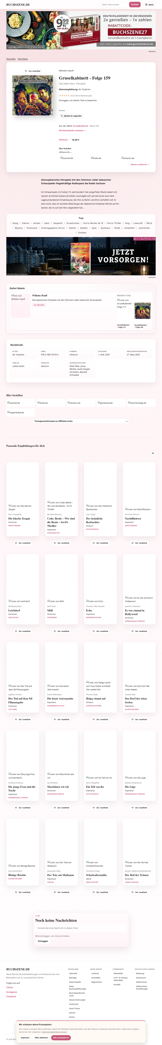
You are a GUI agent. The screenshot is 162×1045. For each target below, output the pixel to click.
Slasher (72, 228)
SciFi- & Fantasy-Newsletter (121, 978)
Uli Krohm (74, 372)
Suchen (135, 4)
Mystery (18, 228)
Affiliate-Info (64, 152)
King (127, 223)
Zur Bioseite (39, 305)
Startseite (11, 59)
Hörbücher (73, 1004)
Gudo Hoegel (83, 369)
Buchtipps (23, 59)
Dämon (25, 223)
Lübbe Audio (18, 366)
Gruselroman (72, 223)
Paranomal (31, 228)
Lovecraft (138, 223)
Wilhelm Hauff (66, 70)
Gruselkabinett (80, 126)
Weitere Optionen (139, 164)
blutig (15, 223)
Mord (149, 223)
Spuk (94, 228)
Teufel (117, 228)
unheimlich (129, 228)
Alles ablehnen (41, 1037)
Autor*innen (74, 1008)
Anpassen (25, 1037)
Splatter (84, 228)
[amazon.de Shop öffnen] (135, 158)
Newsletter (118, 973)
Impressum (141, 977)
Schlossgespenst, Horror (53, 228)
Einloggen (64, 100)
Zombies (82, 232)
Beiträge (72, 977)
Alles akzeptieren (61, 1037)
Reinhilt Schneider (78, 373)
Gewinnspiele (75, 982)
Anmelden (95, 977)
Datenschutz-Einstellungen (142, 987)
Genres (72, 1012)
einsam (36, 223)
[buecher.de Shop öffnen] (73, 158)
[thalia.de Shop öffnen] (104, 158)
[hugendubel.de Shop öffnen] (20, 412)
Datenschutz (141, 982)
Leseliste (95, 973)
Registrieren (96, 982)
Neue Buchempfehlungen (77, 987)
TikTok (9, 987)
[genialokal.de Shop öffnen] (111, 403)
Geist (46, 223)
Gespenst (57, 223)
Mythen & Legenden (73, 116)
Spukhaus (105, 228)
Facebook (11, 996)
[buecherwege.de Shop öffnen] (141, 403)
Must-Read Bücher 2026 (77, 994)
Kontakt (117, 984)
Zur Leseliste (34, 71)
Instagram (11, 992)
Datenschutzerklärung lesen (54, 1032)
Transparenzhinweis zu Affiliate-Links (53, 421)
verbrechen (144, 228)
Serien (72, 1017)
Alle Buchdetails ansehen (71, 130)
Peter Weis (75, 366)
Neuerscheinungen (77, 999)
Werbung (140, 973)
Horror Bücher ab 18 (93, 223)
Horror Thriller (114, 223)
